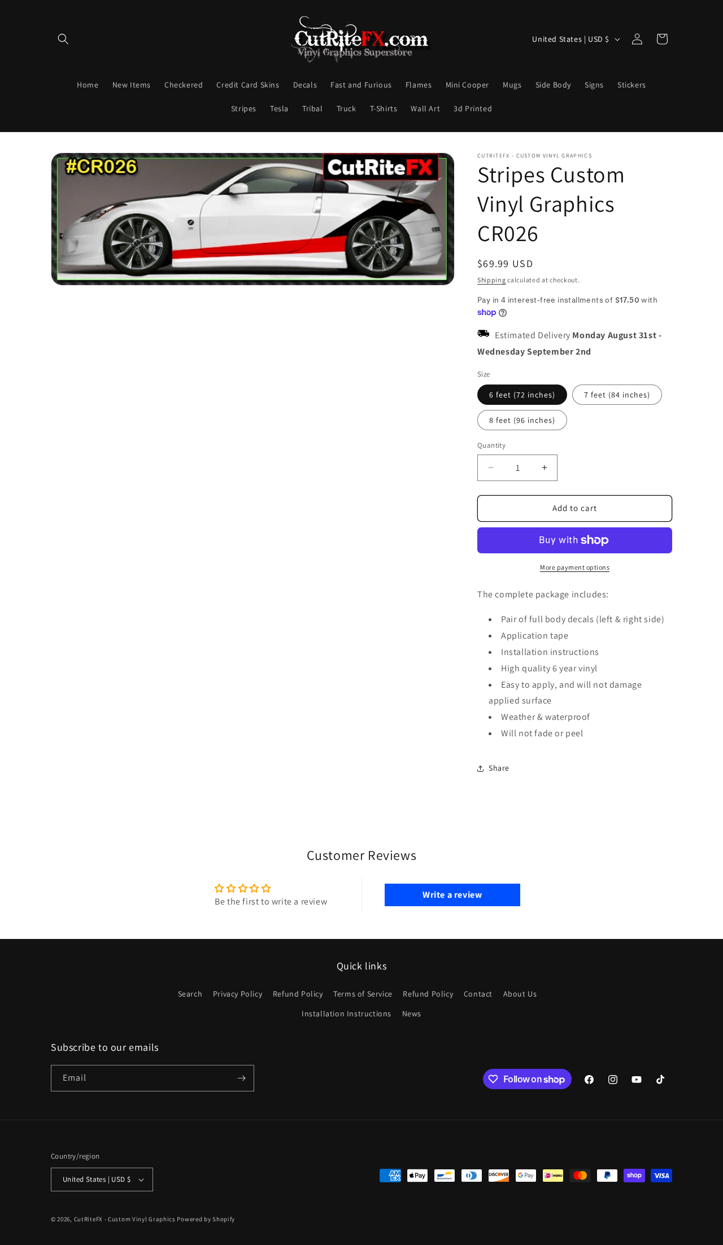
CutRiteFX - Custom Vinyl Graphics (125, 1219)
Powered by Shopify (206, 1219)
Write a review (452, 895)
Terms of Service (363, 994)
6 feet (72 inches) (522, 395)
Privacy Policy (237, 994)
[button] (63, 39)
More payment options (574, 567)
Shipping (491, 280)
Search (190, 994)
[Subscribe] (241, 1078)
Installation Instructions (346, 1013)
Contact (478, 994)
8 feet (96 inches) (522, 420)
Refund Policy (298, 994)
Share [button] (499, 768)
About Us (520, 994)
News (411, 1013)
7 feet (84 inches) (617, 395)
